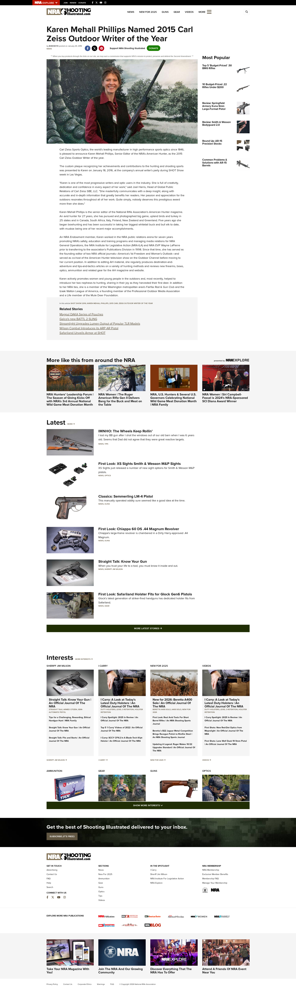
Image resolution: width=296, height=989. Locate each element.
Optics (108, 475)
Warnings (101, 984)
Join (66, 2)
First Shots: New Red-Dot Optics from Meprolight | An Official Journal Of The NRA (224, 731)
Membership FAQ (210, 878)
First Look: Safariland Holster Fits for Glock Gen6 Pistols (145, 594)
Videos (189, 12)
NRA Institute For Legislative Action (167, 878)
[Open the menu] (209, 11)
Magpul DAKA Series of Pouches (81, 314)
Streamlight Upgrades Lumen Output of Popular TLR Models (100, 323)
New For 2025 (148, 12)
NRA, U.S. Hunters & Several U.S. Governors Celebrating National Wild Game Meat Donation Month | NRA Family (173, 399)
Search (50, 887)
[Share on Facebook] (87, 47)
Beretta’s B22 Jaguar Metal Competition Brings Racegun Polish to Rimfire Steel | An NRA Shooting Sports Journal (173, 734)
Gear (177, 12)
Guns (165, 12)
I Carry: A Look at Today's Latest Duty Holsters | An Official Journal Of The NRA (120, 703)
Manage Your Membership (214, 882)
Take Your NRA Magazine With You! (68, 970)
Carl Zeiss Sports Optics (74, 149)
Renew (73, 2)
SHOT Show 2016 (78, 303)
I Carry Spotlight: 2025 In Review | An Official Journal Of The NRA (119, 719)
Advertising (52, 869)
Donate (82, 2)
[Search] (247, 12)
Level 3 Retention (125, 709)
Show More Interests (164, 805)
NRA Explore (156, 882)
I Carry (103, 666)
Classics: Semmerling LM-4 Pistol (125, 496)
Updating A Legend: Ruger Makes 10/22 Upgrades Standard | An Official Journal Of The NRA (174, 747)
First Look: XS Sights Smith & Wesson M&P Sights (139, 463)
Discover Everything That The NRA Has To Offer (171, 970)
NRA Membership (210, 869)
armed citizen (70, 709)
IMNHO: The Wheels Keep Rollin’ (125, 431)
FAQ (49, 878)
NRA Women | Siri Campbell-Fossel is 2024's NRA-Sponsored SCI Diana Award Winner (225, 397)
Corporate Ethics (85, 984)
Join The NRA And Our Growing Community (120, 970)
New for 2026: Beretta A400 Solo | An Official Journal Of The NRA (172, 703)
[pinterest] (101, 47)
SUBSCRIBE (62, 836)
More (70, 424)
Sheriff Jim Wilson (114, 569)
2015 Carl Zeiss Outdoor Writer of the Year (131, 303)
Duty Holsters (108, 709)
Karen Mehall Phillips (97, 303)
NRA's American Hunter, (153, 154)
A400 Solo (176, 709)
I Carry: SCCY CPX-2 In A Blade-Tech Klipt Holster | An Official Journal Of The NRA (121, 739)
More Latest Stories (160, 628)
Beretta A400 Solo (162, 709)
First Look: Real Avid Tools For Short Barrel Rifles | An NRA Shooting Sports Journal (172, 720)
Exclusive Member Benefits (215, 874)
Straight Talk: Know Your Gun (122, 561)
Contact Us (52, 874)
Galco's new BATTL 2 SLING (78, 319)
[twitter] (94, 47)
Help (49, 882)
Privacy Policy (52, 984)
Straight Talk (55, 709)
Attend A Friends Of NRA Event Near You (224, 970)
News (130, 12)
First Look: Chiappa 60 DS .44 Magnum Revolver (138, 529)
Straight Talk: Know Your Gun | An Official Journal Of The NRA (70, 703)
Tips (106, 444)
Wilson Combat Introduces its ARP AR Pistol (89, 328)
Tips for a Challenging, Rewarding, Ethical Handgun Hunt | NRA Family (70, 719)
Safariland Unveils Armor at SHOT (82, 332)
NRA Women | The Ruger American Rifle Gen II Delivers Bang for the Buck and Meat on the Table (120, 399)
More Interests (82, 659)
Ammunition (54, 771)
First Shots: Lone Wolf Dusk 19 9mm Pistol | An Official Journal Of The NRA (226, 742)
